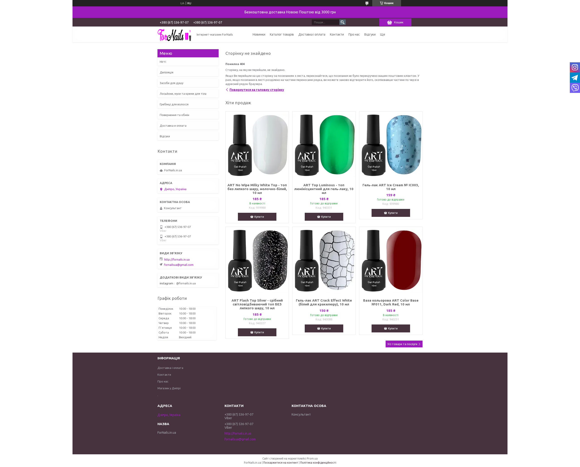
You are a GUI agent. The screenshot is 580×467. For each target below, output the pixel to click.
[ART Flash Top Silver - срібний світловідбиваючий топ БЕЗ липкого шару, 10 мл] (257, 261)
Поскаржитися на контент (280, 462)
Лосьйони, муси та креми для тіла (183, 93)
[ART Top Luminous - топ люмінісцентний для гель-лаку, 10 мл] (323, 145)
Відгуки (370, 34)
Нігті (163, 61)
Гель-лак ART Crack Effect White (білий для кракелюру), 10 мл (324, 302)
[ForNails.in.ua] (174, 34)
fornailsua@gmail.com (178, 264)
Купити (259, 216)
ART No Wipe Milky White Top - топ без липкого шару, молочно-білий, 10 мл (257, 189)
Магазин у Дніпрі (169, 388)
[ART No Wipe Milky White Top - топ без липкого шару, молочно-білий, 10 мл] (257, 145)
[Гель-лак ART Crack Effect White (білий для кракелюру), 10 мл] (323, 261)
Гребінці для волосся (174, 104)
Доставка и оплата (173, 125)
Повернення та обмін (174, 114)
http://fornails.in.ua (177, 259)
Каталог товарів (282, 34)
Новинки (259, 34)
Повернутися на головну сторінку (257, 90)
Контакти (337, 34)
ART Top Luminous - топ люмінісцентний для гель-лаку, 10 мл (323, 189)
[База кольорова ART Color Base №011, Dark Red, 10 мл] (390, 261)
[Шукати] (342, 22)
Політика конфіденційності (318, 462)
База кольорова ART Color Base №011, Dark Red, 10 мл (390, 302)
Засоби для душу (171, 83)
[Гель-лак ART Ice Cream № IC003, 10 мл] (390, 145)
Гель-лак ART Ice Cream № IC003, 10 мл (390, 187)
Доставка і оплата (311, 34)
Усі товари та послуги (402, 344)
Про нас (354, 34)
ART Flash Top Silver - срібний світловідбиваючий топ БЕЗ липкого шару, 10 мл (257, 304)
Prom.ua (312, 458)
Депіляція (166, 72)
